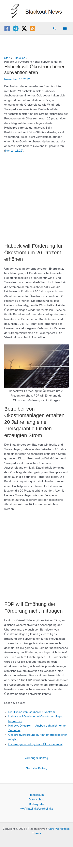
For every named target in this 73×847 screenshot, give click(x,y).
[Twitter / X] (24, 28)
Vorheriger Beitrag (36, 758)
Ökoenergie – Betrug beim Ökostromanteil (35, 744)
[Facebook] (7, 28)
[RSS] (33, 28)
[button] (55, 28)
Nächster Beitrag (36, 768)
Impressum (36, 794)
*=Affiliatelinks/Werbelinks (36, 808)
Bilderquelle (36, 804)
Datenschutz (37, 799)
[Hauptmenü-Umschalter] (65, 28)
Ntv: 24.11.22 (13, 150)
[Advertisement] (36, 196)
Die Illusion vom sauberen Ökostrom (31, 712)
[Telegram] (16, 28)
